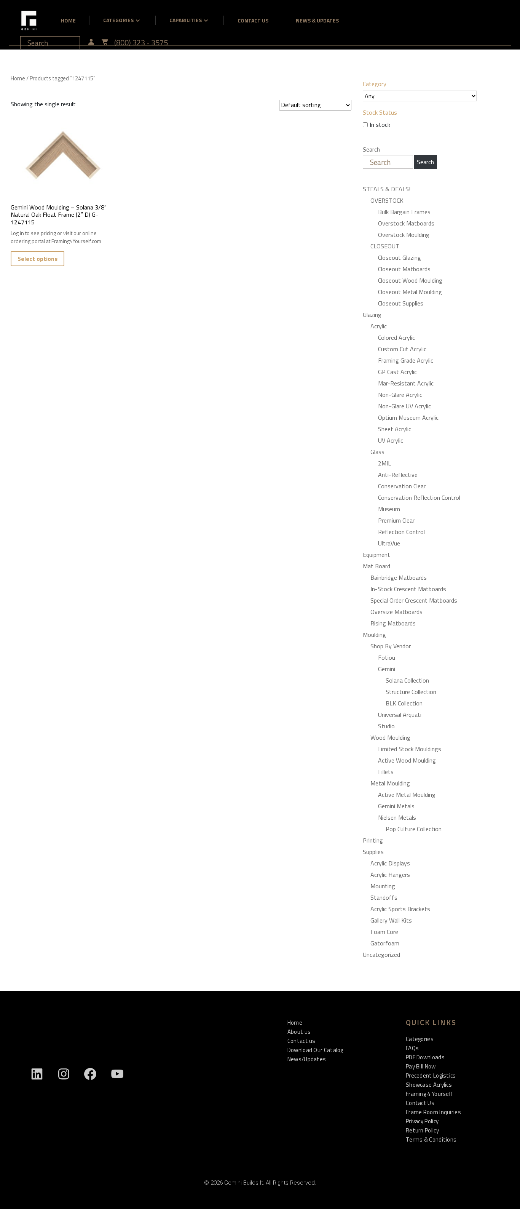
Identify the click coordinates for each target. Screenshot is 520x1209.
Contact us (301, 1040)
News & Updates (317, 20)
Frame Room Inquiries (433, 1112)
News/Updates (306, 1059)
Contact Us (253, 20)
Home (68, 20)
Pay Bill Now (421, 1066)
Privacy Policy (422, 1121)
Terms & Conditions (431, 1139)
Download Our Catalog (315, 1050)
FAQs (412, 1048)
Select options (37, 258)
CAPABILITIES (185, 20)
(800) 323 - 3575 (141, 42)
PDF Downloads (425, 1057)
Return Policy (422, 1130)
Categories (118, 20)
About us (299, 1031)
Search (371, 149)
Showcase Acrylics (429, 1084)
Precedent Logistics (431, 1075)
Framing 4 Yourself (429, 1093)
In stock (380, 124)
